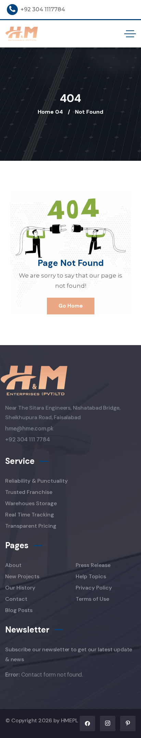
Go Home (71, 305)
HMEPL (69, 720)
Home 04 (50, 111)
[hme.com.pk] (21, 34)
